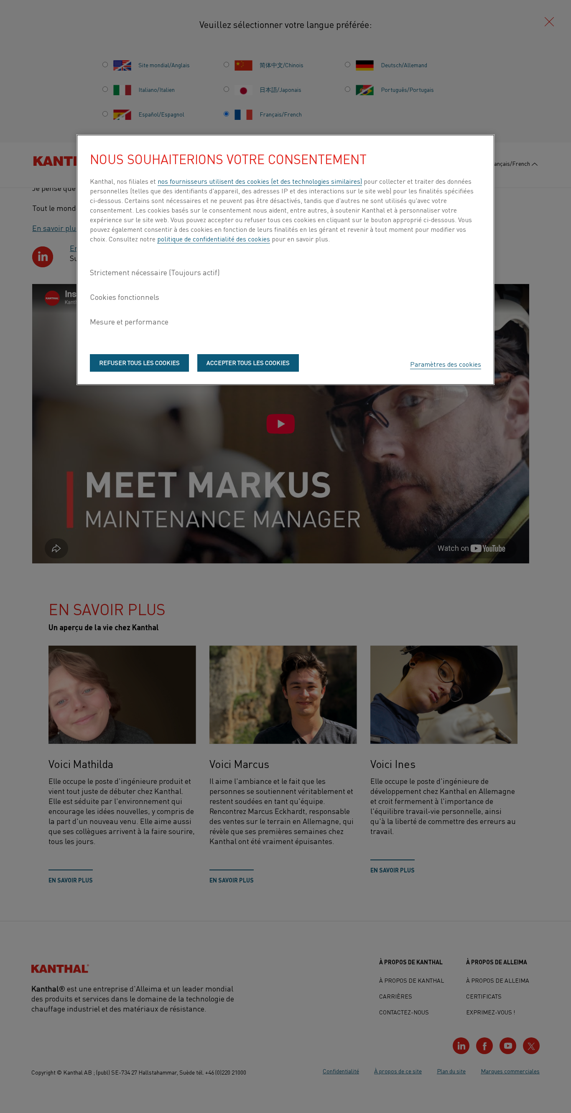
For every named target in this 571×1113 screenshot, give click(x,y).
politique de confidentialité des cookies (213, 238)
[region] (285, 259)
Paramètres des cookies (445, 363)
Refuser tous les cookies (139, 362)
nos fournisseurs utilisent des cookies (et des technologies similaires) (260, 180)
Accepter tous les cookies (248, 362)
